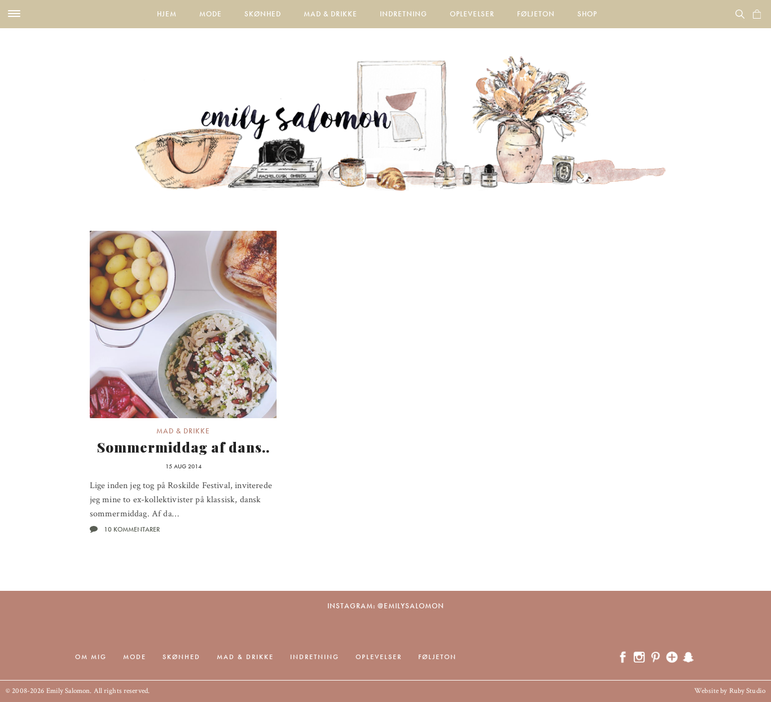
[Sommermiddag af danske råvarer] (183, 324)
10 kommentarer (132, 529)
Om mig (91, 656)
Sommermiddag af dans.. (183, 447)
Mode (210, 14)
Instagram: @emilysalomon (385, 606)
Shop (587, 14)
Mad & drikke (330, 14)
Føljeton (536, 14)
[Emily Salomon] (385, 109)
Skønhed (262, 14)
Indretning (403, 14)
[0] (756, 14)
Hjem (167, 14)
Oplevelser (472, 14)
